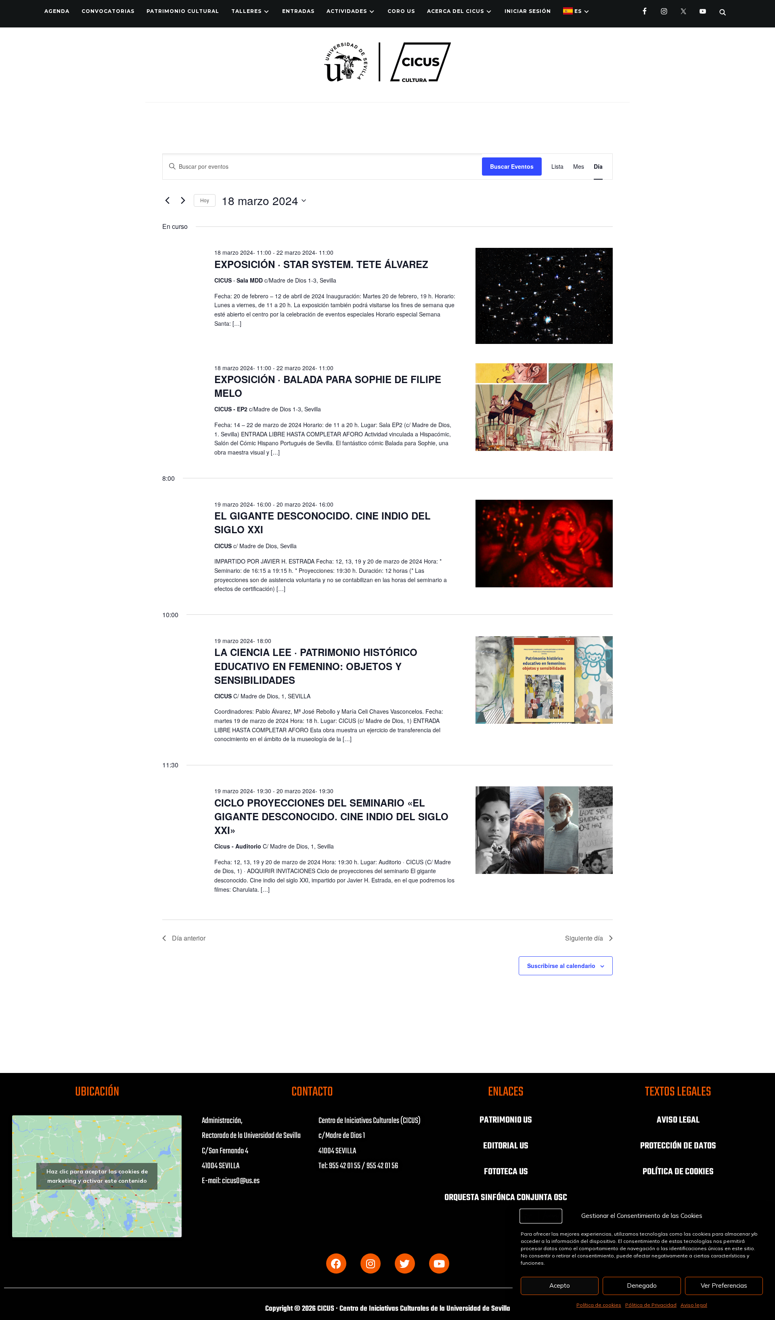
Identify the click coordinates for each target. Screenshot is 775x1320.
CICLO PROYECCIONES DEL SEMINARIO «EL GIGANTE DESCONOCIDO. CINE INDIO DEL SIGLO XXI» (331, 816)
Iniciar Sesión (528, 11)
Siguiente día (584, 938)
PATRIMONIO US (506, 1120)
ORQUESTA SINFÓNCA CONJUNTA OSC (505, 1198)
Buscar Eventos (512, 166)
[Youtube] (439, 1263)
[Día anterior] (167, 200)
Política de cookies (598, 1305)
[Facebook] (336, 1263)
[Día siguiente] (183, 200)
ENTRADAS (298, 11)
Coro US (401, 11)
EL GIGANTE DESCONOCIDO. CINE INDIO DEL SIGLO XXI (322, 522)
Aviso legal (694, 1305)
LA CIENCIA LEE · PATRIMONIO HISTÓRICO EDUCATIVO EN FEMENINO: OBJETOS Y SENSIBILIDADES (315, 665)
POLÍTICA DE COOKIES (678, 1172)
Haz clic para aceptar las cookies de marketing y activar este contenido (97, 1176)
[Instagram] (370, 1263)
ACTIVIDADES (347, 11)
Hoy (204, 200)
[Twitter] (405, 1263)
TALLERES (246, 11)
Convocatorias (108, 11)
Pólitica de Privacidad (651, 1305)
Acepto (559, 1285)
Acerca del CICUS (455, 11)
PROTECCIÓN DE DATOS (678, 1146)
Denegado (642, 1285)
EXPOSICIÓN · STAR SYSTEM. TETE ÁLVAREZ (321, 264)
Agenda (56, 11)
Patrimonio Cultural (183, 11)
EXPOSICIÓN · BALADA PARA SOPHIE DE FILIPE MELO (327, 386)
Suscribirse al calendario (561, 966)
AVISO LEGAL (678, 1120)
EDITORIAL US (505, 1146)
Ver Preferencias (724, 1285)
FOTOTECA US (506, 1172)
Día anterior (188, 938)
